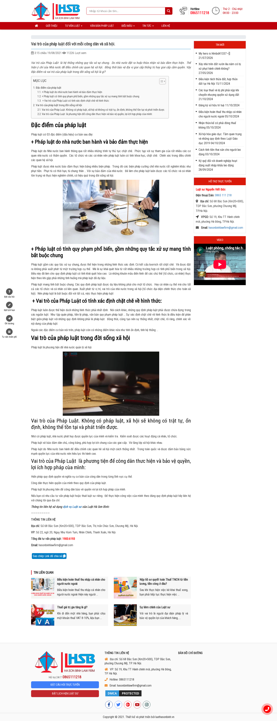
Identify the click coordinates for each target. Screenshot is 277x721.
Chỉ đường (9, 323)
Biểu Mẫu (127, 25)
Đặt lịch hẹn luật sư (65, 693)
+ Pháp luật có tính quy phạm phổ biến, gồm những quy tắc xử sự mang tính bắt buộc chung (90, 96)
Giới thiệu (51, 25)
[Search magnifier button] (168, 10)
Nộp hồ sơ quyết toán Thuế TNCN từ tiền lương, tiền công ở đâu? (164, 581)
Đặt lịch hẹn (9, 310)
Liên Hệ (165, 25)
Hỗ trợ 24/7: (65, 677)
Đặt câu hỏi (9, 296)
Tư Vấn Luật (72, 25)
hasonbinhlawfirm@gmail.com (226, 227)
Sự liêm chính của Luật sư (155, 607)
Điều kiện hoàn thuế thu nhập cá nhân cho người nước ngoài (81, 581)
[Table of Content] (162, 81)
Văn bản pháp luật (102, 25)
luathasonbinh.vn (164, 717)
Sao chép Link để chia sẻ (48, 556)
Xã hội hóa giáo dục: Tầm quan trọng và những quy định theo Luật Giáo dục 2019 (220, 138)
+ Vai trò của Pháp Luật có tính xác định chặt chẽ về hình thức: (75, 100)
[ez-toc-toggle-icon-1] (160, 81)
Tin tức (147, 25)
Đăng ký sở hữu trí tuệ (211, 105)
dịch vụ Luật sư (72, 507)
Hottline (199, 11)
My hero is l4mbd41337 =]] (214, 53)
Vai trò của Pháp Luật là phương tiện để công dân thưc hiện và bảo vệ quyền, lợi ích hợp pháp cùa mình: (97, 114)
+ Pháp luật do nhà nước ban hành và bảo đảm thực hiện (72, 92)
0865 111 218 (223, 195)
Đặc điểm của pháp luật (48, 87)
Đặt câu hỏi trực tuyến (65, 684)
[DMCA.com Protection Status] (138, 693)
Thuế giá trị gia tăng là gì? (72, 607)
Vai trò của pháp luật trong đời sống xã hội (59, 105)
